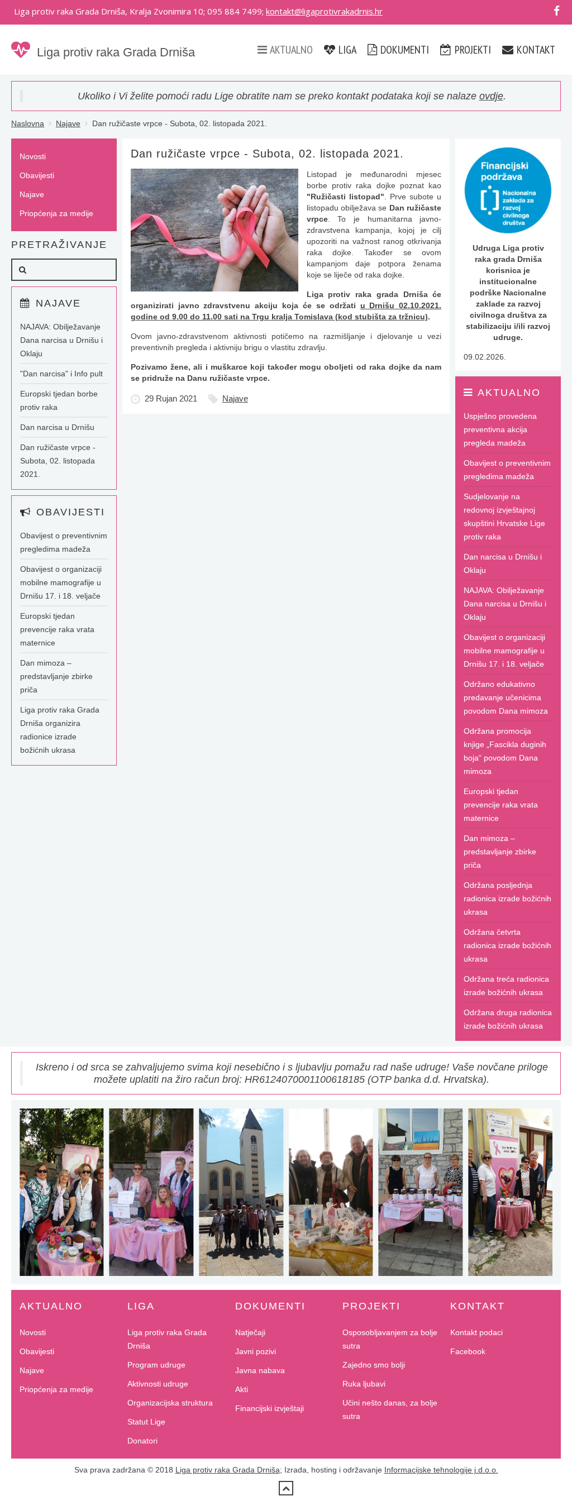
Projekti (471, 49)
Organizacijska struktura (170, 1402)
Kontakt (534, 49)
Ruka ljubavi (363, 1383)
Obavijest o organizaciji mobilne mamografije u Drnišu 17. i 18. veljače (61, 582)
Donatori (142, 1440)
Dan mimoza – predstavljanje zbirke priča (56, 676)
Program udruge (156, 1364)
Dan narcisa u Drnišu (57, 427)
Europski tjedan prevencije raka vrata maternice (57, 629)
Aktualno (290, 49)
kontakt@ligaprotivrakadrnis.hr (324, 11)
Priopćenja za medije (56, 213)
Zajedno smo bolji (373, 1364)
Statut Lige (146, 1421)
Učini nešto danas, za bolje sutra (389, 1409)
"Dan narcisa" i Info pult (61, 373)
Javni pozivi (255, 1351)
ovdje (491, 96)
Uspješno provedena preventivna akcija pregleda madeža (500, 429)
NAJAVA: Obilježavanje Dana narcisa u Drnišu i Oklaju (61, 340)
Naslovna (27, 123)
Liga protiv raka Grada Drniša (116, 52)
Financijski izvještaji (269, 1408)
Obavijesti (37, 175)
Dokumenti (403, 49)
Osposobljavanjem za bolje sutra (389, 1339)
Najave (68, 123)
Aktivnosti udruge (157, 1383)
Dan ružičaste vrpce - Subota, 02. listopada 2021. (58, 461)
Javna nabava (260, 1370)
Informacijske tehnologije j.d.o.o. (441, 1469)
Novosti (33, 156)
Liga (346, 49)
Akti (241, 1389)
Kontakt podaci (476, 1332)
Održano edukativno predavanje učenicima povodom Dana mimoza (506, 697)
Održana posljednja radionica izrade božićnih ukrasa (507, 898)
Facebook (467, 1351)
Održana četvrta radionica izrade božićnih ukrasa (507, 945)
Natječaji (250, 1332)
